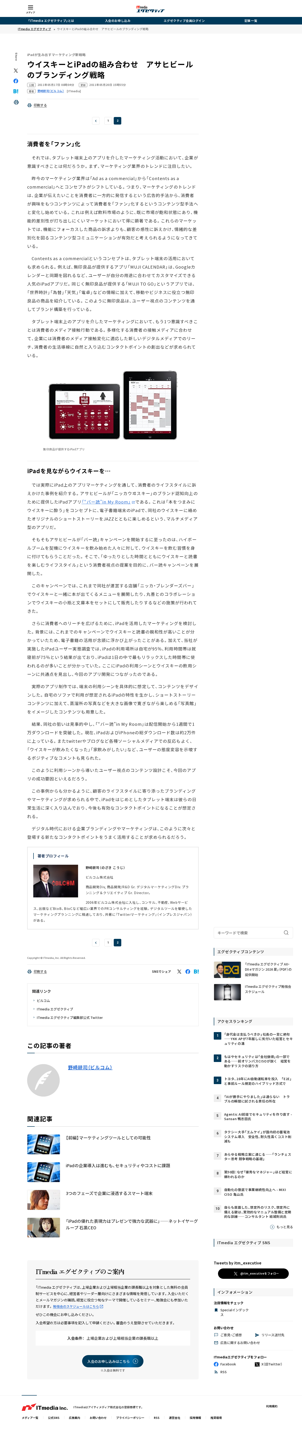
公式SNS (53, 1418)
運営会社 (174, 1418)
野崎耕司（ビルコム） (90, 1067)
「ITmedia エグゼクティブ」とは (51, 20)
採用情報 (195, 1418)
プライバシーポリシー (130, 1418)
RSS (156, 1418)
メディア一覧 (30, 1418)
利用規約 (271, 1406)
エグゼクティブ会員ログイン (184, 20)
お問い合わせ (98, 1418)
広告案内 (74, 1418)
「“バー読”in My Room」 (106, 502)
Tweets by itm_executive (237, 1262)
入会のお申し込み (117, 20)
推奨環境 (216, 1418)
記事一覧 (250, 20)
